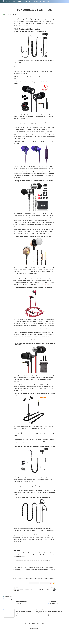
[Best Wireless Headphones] (9, 602)
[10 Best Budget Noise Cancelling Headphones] (41, 613)
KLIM (31, 578)
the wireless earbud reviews (43, 284)
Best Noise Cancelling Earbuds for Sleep (23, 612)
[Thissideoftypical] (5, 1)
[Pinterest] (50, 583)
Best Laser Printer (52, 601)
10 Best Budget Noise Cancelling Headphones (55, 612)
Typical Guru (19, 603)
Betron (26, 578)
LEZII (35, 578)
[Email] (54, 583)
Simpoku (51, 578)
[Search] (65, 1)
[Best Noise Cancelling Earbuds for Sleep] (9, 613)
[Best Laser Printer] (41, 602)
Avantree (20, 578)
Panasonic (40, 578)
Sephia (46, 578)
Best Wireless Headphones (21, 601)
